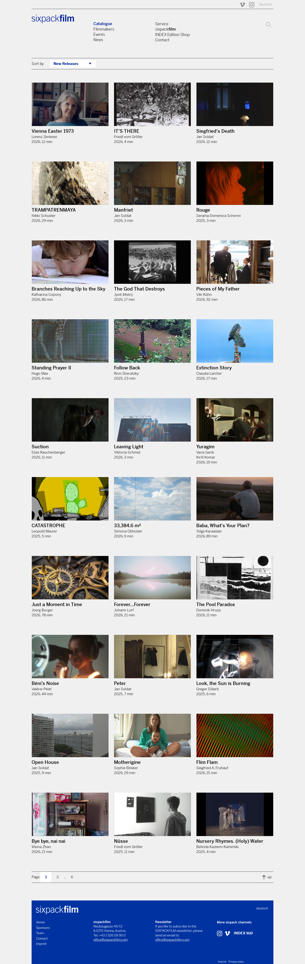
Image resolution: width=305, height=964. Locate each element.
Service (161, 23)
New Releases (65, 63)
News (98, 39)
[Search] (268, 24)
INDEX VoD (243, 933)
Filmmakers (103, 29)
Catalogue (102, 23)
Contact (162, 39)
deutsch (265, 4)
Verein (40, 922)
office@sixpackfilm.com (110, 940)
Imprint (41, 944)
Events (99, 34)
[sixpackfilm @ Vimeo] (241, 4)
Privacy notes (236, 961)
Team (40, 933)
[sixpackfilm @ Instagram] (250, 4)
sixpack (165, 29)
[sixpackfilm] (57, 910)
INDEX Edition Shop (172, 34)
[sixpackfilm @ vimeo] (227, 933)
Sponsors (43, 928)
